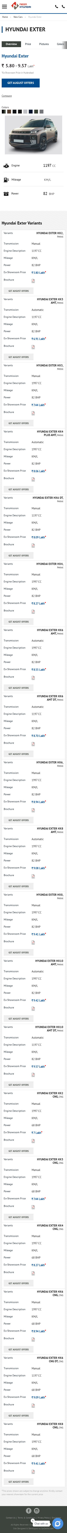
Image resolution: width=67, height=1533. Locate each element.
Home (5, 17)
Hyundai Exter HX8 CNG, (50, 1426)
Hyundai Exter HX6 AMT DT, (50, 698)
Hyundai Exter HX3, (49, 366)
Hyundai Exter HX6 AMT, (50, 632)
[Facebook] (28, 1511)
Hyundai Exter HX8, (49, 895)
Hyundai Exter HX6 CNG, (50, 1293)
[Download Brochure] (33, 281)
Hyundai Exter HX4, (49, 564)
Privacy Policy (44, 1518)
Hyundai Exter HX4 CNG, (50, 1227)
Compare (7, 96)
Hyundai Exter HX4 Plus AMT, (50, 433)
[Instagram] (36, 1511)
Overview (11, 44)
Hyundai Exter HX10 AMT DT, (49, 1029)
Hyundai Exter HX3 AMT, (50, 301)
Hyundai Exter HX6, (49, 763)
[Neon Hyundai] (21, 6)
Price (28, 44)
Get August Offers (20, 83)
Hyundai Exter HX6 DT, (48, 498)
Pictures (44, 44)
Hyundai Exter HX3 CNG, (50, 1161)
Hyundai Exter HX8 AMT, (50, 830)
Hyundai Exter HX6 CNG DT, (50, 1359)
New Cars (18, 17)
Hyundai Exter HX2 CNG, (50, 1095)
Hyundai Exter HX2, (49, 233)
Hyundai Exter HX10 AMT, (49, 962)
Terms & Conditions (26, 1518)
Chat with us (41, 1523)
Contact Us (10, 1518)
